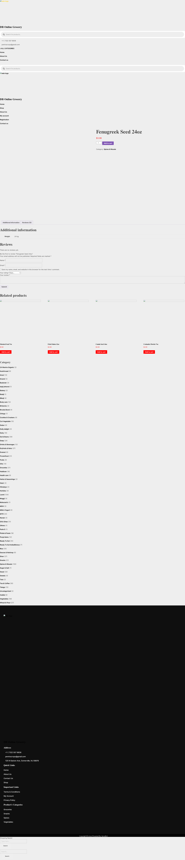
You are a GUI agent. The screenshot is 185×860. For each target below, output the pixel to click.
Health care (4, 475)
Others (2, 525)
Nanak (2, 518)
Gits (1, 464)
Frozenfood (4, 456)
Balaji (2, 394)
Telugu (2, 587)
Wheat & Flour (5, 603)
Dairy (2, 433)
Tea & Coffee (5, 583)
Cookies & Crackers (7, 417)
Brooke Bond (5, 410)
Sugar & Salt (4, 568)
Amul (2, 375)
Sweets (2, 576)
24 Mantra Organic (7, 367)
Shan (2, 556)
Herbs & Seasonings (7, 479)
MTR (1, 514)
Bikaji (2, 398)
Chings (2, 414)
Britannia (3, 406)
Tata (1, 579)
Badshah (3, 383)
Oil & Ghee (4, 522)
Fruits (2, 460)
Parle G (2, 529)
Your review (5, 275)
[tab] (11, 222)
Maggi (2, 498)
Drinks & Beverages (7, 444)
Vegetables (4, 599)
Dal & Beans (4, 437)
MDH (2, 506)
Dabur (2, 425)
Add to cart (108, 143)
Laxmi (2, 495)
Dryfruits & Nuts (6, 448)
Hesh (2, 483)
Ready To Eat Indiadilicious (10, 545)
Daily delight (4, 429)
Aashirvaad (4, 371)
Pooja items (4, 537)
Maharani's (4, 502)
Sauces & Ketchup (6, 552)
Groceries (3, 468)
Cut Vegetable (5, 421)
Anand (2, 379)
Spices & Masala (110, 149)
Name (2, 260)
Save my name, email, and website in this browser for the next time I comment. (30, 269)
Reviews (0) (27, 222)
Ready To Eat (5, 541)
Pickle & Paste (5, 533)
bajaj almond (4, 387)
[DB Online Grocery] (92, 12)
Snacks (2, 560)
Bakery (2, 390)
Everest (3, 452)
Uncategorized (5, 591)
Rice (1, 549)
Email (2, 265)
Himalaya (3, 487)
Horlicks (3, 491)
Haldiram (3, 471)
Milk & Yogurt (5, 510)
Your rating (4, 273)
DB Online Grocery (11, 27)
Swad (2, 572)
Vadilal (2, 595)
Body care (3, 402)
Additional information (11, 222)
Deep (2, 441)
